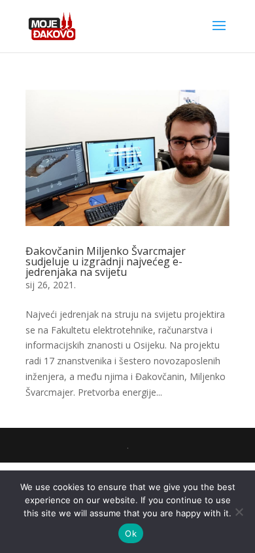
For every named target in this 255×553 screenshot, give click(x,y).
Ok (131, 533)
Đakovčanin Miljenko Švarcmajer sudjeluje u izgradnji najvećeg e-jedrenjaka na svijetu (106, 261)
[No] (238, 511)
